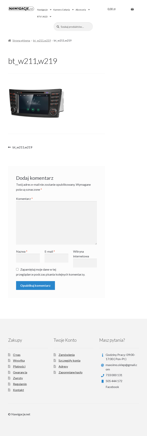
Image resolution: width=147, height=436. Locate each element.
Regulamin (20, 384)
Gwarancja (20, 372)
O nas (16, 354)
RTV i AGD (42, 16)
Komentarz (24, 198)
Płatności (19, 366)
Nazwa (21, 251)
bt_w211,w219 (42, 40)
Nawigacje (42, 9)
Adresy (63, 366)
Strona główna (21, 40)
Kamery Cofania (61, 9)
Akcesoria (81, 9)
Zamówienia (67, 354)
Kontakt (18, 390)
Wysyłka (19, 360)
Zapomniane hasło (70, 372)
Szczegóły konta (69, 360)
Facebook (112, 387)
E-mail (50, 251)
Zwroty (18, 378)
